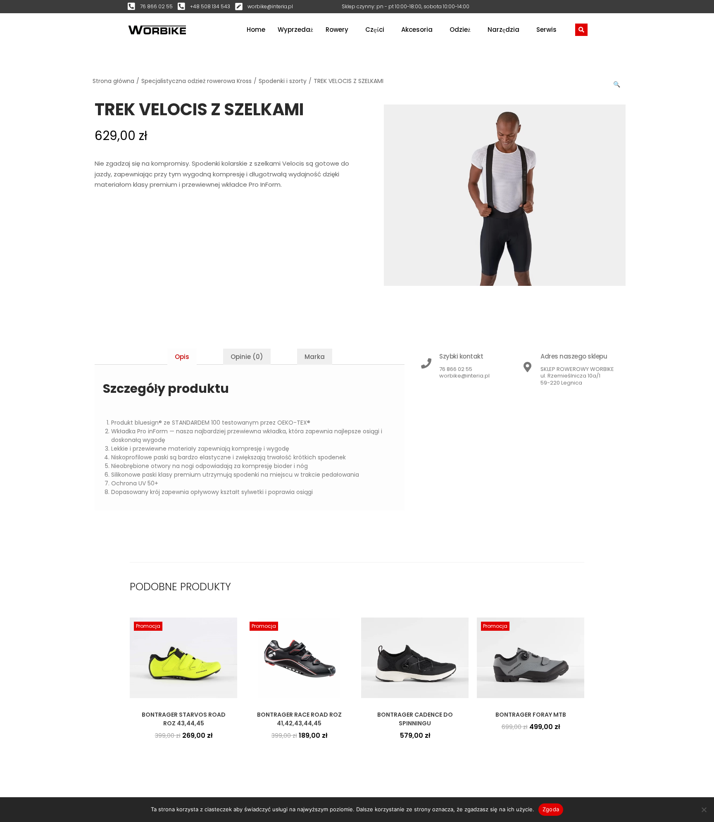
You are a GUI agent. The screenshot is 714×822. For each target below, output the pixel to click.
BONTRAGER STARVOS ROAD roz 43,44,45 (184, 718)
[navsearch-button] (581, 30)
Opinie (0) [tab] (247, 356)
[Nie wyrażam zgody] (704, 809)
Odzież (460, 29)
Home (256, 29)
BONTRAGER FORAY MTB (530, 714)
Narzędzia (503, 29)
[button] (617, 82)
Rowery (337, 29)
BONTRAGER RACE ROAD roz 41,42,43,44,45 (299, 718)
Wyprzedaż (295, 29)
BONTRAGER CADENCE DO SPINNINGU (415, 718)
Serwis (546, 29)
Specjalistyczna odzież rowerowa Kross (196, 81)
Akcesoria (417, 29)
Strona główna (113, 81)
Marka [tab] (315, 356)
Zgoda (551, 809)
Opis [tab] (182, 356)
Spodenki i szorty (283, 81)
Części (374, 29)
